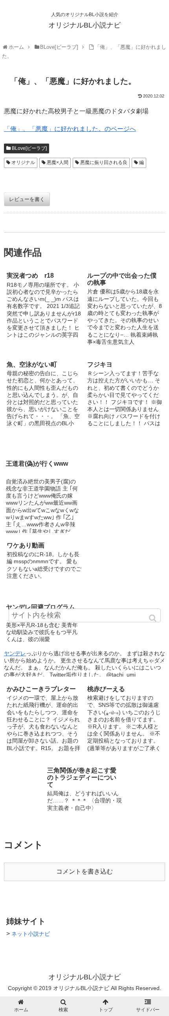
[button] (153, 618)
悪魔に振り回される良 (103, 162)
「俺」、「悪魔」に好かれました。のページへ (70, 128)
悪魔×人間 (57, 162)
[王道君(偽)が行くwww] (84, 442)
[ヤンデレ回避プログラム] (124, 564)
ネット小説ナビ (30, 934)
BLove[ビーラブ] (29, 148)
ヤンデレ (15, 653)
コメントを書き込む (84, 871)
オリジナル (23, 162)
